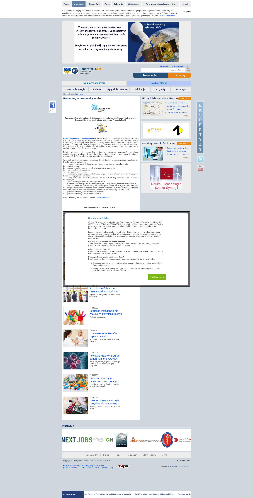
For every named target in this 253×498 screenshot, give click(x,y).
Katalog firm (94, 4)
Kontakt (185, 4)
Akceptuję (187, 11)
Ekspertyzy (200, 127)
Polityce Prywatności (167, 16)
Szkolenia (118, 4)
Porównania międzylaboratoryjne (160, 4)
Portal (66, 4)
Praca (107, 4)
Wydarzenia (133, 4)
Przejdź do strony (157, 277)
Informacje (78, 4)
